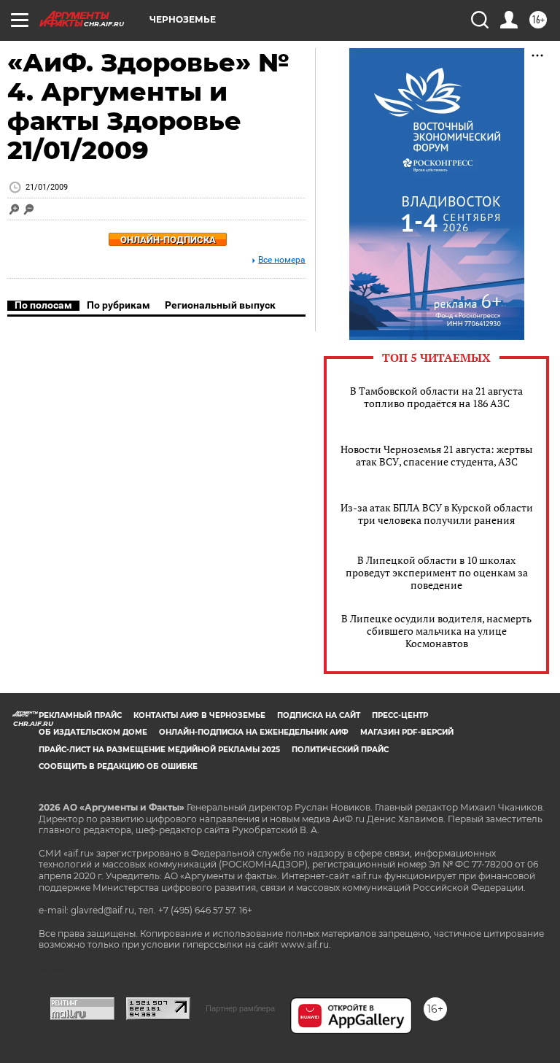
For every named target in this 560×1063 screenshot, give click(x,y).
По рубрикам (118, 305)
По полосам (43, 305)
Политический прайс (340, 749)
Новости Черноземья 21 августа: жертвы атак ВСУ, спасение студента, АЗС (436, 455)
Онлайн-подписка (168, 239)
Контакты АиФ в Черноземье (199, 715)
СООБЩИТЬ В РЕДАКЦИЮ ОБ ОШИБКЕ (118, 766)
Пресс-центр (400, 715)
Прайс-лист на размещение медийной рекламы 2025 (159, 749)
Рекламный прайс (80, 715)
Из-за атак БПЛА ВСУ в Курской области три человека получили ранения (437, 513)
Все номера (282, 260)
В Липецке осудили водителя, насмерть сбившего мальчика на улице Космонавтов (436, 630)
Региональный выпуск (220, 305)
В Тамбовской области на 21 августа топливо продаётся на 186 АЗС (436, 396)
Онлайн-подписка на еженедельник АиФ (254, 732)
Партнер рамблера (240, 1008)
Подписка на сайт (318, 715)
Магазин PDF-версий (407, 732)
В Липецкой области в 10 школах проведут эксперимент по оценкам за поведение (437, 572)
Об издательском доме (93, 732)
